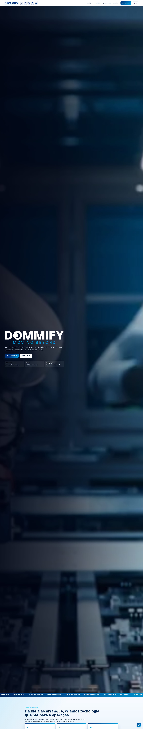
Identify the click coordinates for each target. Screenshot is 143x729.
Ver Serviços (26, 355)
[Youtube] (36, 3)
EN (136, 3)
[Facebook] (21, 3)
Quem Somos (107, 3)
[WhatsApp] (28, 3)
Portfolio (97, 3)
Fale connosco (126, 3)
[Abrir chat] (139, 725)
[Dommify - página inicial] (12, 3)
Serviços (89, 3)
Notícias (115, 3)
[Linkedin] (32, 3)
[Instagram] (25, 3)
